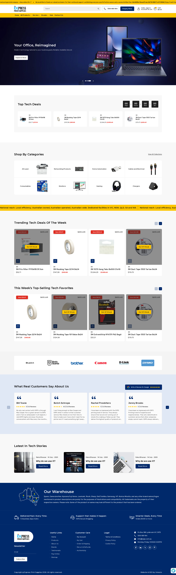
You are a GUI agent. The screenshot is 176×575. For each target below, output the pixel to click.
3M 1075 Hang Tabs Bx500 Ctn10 (109, 118)
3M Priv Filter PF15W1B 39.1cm (37, 118)
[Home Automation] (106, 168)
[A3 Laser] (32, 168)
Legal (106, 533)
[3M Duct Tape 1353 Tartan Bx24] (130, 119)
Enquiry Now (127, 9)
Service (35, 15)
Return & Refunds (84, 547)
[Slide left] (156, 223)
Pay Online (55, 554)
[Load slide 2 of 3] (88, 80)
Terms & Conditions (112, 537)
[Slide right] (160, 223)
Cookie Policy (110, 544)
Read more (43, 466)
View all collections (155, 154)
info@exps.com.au (145, 539)
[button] (158, 8)
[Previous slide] (83, 81)
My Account (81, 537)
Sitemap (54, 557)
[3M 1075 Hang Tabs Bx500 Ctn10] (94, 119)
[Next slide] (93, 81)
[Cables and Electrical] (143, 168)
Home (53, 537)
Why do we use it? (45, 461)
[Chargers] (143, 186)
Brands (44, 15)
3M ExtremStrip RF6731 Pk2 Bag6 (106, 334)
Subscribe (20, 559)
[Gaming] (106, 186)
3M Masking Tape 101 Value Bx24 (68, 334)
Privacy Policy (110, 540)
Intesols (158, 572)
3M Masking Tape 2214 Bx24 (72, 118)
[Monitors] (69, 186)
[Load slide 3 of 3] (90, 80)
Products (54, 540)
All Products (25, 15)
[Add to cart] (55, 261)
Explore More (21, 59)
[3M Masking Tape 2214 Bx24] (58, 119)
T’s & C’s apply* (36, 2)
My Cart (80, 540)
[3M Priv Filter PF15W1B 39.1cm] (23, 119)
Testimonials (55, 550)
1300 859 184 (112, 9)
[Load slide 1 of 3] (86, 80)
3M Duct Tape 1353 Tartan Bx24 (145, 118)
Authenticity (81, 550)
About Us (54, 544)
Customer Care (82, 533)
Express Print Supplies (33, 572)
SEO (151, 572)
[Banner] (29, 363)
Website (144, 572)
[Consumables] (32, 186)
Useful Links (56, 533)
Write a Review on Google (140, 387)
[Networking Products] (69, 168)
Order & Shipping (83, 544)
